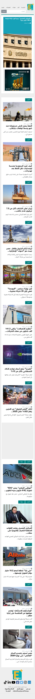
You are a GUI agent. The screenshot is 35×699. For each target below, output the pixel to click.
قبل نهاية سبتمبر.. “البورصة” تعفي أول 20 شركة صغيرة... (20, 290)
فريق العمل (20, 689)
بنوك (21, 461)
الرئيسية (23, 7)
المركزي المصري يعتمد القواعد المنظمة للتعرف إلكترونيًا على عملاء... (19, 530)
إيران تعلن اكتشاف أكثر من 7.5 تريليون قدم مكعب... (19, 209)
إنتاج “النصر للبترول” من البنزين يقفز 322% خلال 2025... (19, 410)
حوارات (14, 7)
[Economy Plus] (30, 7)
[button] (16, 65)
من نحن (28, 689)
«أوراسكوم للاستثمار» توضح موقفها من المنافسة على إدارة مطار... (19, 613)
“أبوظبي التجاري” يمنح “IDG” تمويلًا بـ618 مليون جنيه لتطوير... (18, 489)
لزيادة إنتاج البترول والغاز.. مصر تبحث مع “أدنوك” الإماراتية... (19, 249)
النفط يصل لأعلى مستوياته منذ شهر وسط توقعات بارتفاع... (19, 127)
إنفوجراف (8, 7)
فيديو (3, 7)
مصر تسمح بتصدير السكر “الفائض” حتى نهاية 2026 (21, 654)
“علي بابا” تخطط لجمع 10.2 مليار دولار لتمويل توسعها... (18, 572)
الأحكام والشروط (9, 689)
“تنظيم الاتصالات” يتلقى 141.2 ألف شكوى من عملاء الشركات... (18, 330)
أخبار (18, 7)
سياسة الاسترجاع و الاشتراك (21, 691)
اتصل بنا (8, 691)
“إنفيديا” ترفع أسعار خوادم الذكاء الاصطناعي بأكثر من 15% (18, 370)
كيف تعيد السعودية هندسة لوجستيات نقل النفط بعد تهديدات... (20, 168)
